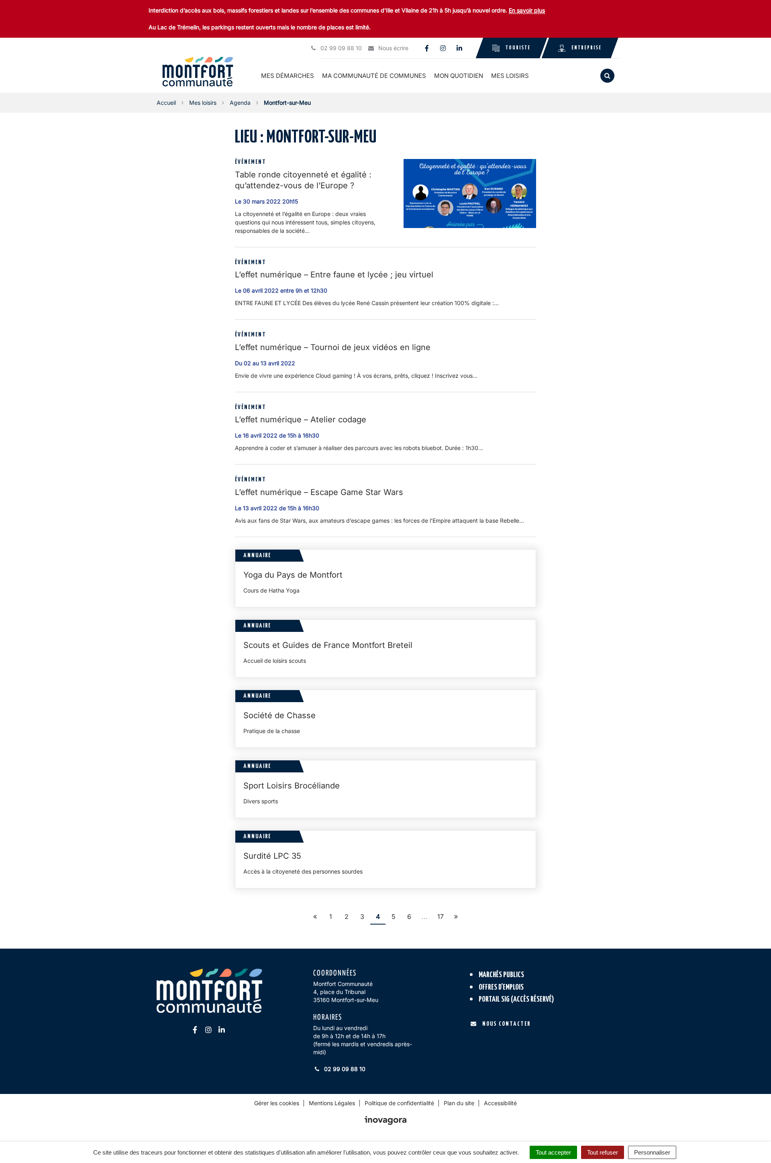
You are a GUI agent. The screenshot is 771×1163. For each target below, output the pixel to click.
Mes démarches (287, 75)
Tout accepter (553, 1152)
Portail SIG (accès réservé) (516, 999)
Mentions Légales (332, 1103)
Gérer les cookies (276, 1103)
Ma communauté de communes (374, 75)
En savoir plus (527, 10)
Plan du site (459, 1103)
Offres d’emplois (501, 987)
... (425, 916)
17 (440, 916)
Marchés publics (501, 975)
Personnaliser (652, 1152)
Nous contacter (506, 1024)
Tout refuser (602, 1152)
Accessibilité (500, 1103)
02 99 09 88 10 (343, 1068)
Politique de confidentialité (399, 1103)
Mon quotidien (458, 75)
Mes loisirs (510, 75)
